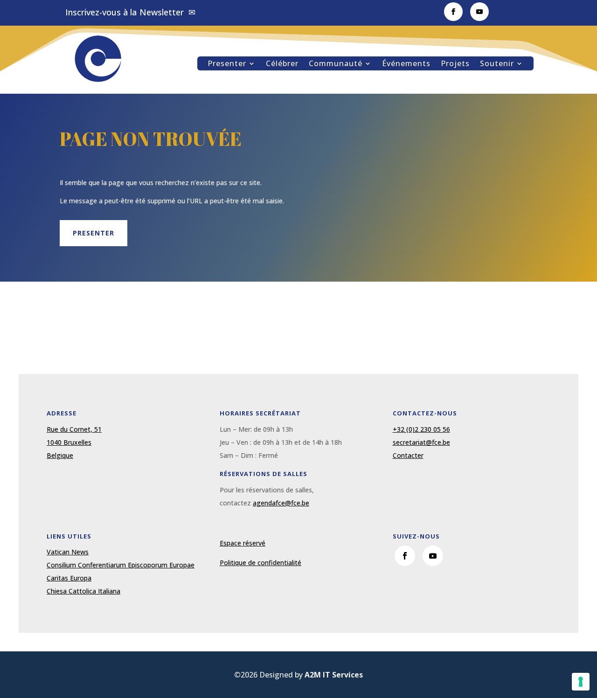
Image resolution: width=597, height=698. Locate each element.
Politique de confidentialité (260, 562)
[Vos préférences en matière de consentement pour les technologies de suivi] (581, 682)
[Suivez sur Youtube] (479, 11)
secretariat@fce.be (421, 442)
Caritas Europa (69, 578)
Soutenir (497, 64)
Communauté (335, 64)
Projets (455, 64)
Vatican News (68, 551)
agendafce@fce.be (281, 502)
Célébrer (282, 64)
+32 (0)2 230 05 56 (421, 429)
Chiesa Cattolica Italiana (83, 591)
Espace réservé (242, 543)
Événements (406, 64)
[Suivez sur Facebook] (453, 11)
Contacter (408, 455)
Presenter (227, 64)
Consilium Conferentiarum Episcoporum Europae (120, 564)
